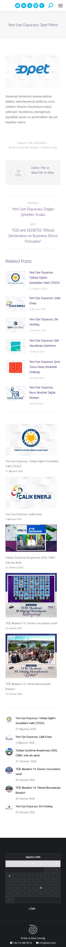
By (23, 147)
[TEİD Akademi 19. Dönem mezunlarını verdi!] (31, 596)
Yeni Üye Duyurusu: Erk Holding (43, 322)
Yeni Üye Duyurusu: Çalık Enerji (44, 300)
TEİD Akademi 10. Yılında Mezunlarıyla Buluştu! (28, 686)
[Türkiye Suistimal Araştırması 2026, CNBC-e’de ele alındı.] (31, 539)
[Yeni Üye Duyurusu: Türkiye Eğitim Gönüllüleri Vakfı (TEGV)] (31, 440)
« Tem (32, 908)
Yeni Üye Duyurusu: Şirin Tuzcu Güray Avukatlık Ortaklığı (44, 367)
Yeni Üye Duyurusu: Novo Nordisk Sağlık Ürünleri (42, 393)
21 (41, 887)
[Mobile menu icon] (60, 5)
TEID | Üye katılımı (37, 143)
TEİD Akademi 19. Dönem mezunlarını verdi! (31, 623)
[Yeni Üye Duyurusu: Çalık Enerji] (31, 493)
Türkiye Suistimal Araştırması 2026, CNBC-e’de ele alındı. (31, 560)
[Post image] (16, 278)
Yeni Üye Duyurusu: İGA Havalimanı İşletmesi (44, 343)
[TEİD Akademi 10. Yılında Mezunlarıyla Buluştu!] (31, 657)
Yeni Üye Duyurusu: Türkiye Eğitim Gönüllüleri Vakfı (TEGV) (44, 278)
